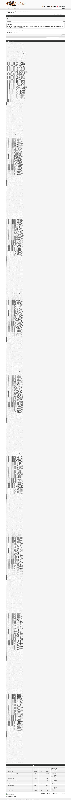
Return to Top (20, 799)
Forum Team (8, 799)
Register (18, 8)
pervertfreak (16, 149)
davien (17, 57)
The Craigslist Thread (10, 778)
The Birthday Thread (10, 785)
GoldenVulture (19, 71)
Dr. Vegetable (19, 72)
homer (15, 139)
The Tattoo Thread (10, 790)
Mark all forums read (32, 799)
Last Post (52, 769)
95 (41, 768)
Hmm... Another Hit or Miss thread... (13, 780)
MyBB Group (17, 800)
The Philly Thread (10, 771)
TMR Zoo (15, 799)
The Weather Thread (9, 102)
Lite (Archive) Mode (26, 799)
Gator (15, 148)
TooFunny (15, 154)
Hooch (17, 55)
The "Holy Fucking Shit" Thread (12, 773)
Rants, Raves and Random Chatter (24, 11)
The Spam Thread (10, 783)
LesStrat (17, 85)
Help (64, 6)
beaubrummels (18, 87)
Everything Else (16, 11)
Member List (54, 6)
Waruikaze (15, 731)
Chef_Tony (15, 134)
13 (41, 790)
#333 (64, 21)
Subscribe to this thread (10, 794)
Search (48, 6)
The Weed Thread (10, 768)
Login (15, 8)
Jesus (15, 153)
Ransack (18, 52)
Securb (19, 53)
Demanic (17, 100)
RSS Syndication (38, 799)
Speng (18, 51)
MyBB (10, 800)
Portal (44, 6)
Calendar (59, 6)
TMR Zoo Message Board (10, 11)
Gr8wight (17, 101)
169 (41, 771)
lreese (35, 780)
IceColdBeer (16, 136)
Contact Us (12, 799)
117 (41, 773)
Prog (14, 133)
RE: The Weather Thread (11, 47)
